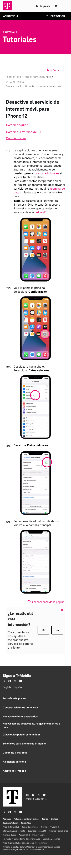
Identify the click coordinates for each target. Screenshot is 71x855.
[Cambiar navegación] (58, 16)
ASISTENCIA (10, 16)
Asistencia (10, 32)
